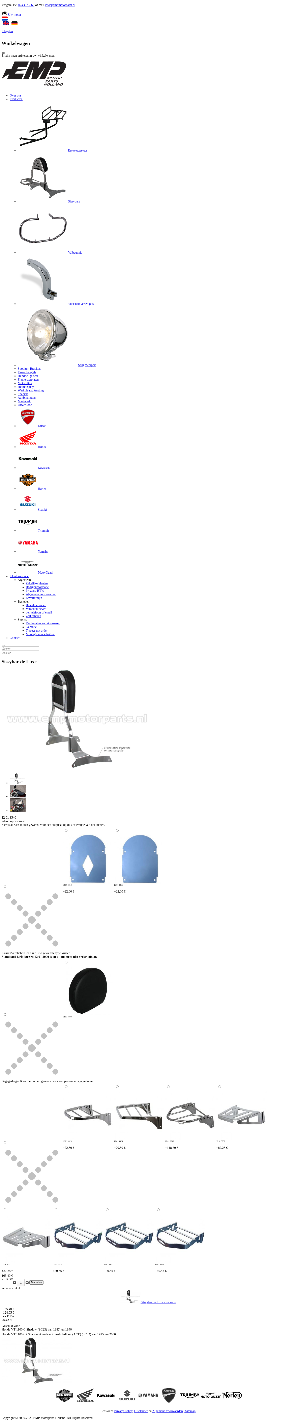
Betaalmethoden (36, 605)
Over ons (15, 95)
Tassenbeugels (27, 372)
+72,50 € (68, 1144)
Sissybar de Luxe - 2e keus (158, 1302)
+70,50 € (119, 1144)
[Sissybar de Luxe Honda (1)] (18, 783)
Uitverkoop (25, 405)
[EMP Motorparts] (34, 88)
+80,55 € (58, 1268)
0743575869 (26, 5)
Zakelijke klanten (37, 583)
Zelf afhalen (33, 616)
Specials (23, 394)
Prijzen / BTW (35, 590)
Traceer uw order (37, 630)
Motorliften (25, 383)
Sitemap (190, 1411)
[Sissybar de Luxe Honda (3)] (18, 810)
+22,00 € (68, 888)
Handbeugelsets (28, 376)
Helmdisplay (26, 386)
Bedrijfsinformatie (37, 587)
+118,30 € (171, 1144)
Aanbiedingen (27, 397)
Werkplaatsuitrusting (31, 390)
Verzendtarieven (36, 608)
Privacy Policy (123, 1411)
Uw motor (14, 14)
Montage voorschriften (40, 634)
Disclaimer (141, 1411)
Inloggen (7, 31)
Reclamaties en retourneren (43, 623)
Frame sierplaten (28, 379)
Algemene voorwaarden (41, 594)
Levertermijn (34, 598)
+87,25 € (222, 1144)
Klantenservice (19, 576)
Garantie (31, 627)
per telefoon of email (39, 612)
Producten (16, 99)
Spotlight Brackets (29, 368)
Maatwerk (24, 401)
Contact (15, 637)
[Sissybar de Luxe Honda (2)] (18, 796)
